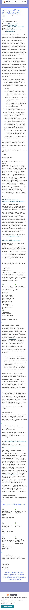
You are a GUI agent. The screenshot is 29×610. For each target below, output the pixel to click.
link (18, 389)
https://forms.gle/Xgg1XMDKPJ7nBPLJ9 (11, 240)
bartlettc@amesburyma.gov (12, 23)
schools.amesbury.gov (12, 25)
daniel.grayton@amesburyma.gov (14, 236)
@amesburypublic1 (10, 31)
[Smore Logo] (7, 2)
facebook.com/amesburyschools (15, 29)
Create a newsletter (7, 606)
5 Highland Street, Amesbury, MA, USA (15, 26)
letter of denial (12, 339)
